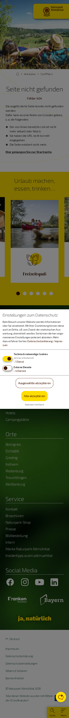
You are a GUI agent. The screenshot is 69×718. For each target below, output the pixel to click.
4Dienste (20, 370)
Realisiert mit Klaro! (34, 404)
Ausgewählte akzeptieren (34, 383)
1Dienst (19, 361)
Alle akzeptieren (34, 396)
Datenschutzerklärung (39, 341)
